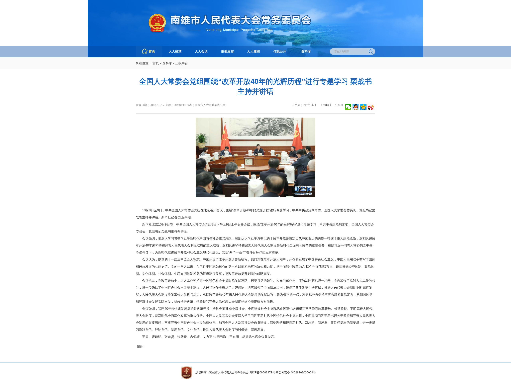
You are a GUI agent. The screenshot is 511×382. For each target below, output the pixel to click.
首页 (152, 51)
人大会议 (201, 51)
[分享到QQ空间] (363, 107)
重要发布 (227, 51)
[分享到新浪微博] (371, 107)
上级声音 (181, 63)
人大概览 (175, 51)
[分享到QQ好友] (356, 107)
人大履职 (253, 51)
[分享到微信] (348, 107)
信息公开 (279, 51)
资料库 (306, 51)
